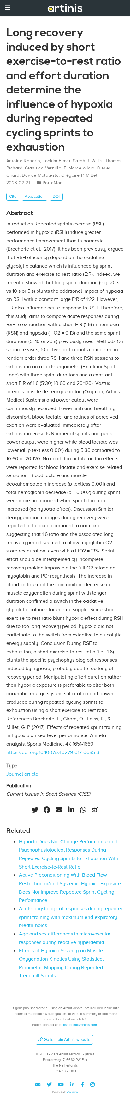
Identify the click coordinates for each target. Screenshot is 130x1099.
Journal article (22, 774)
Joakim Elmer (56, 160)
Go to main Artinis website (67, 1039)
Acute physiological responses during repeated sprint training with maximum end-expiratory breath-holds (71, 917)
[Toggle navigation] (7, 7)
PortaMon (52, 182)
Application (34, 196)
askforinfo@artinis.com (80, 1025)
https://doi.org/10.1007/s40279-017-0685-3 (52, 752)
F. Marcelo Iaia (79, 168)
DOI (56, 196)
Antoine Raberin (23, 160)
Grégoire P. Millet (79, 175)
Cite (12, 196)
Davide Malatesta (40, 175)
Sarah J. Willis (88, 160)
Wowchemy (72, 1092)
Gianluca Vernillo (43, 168)
